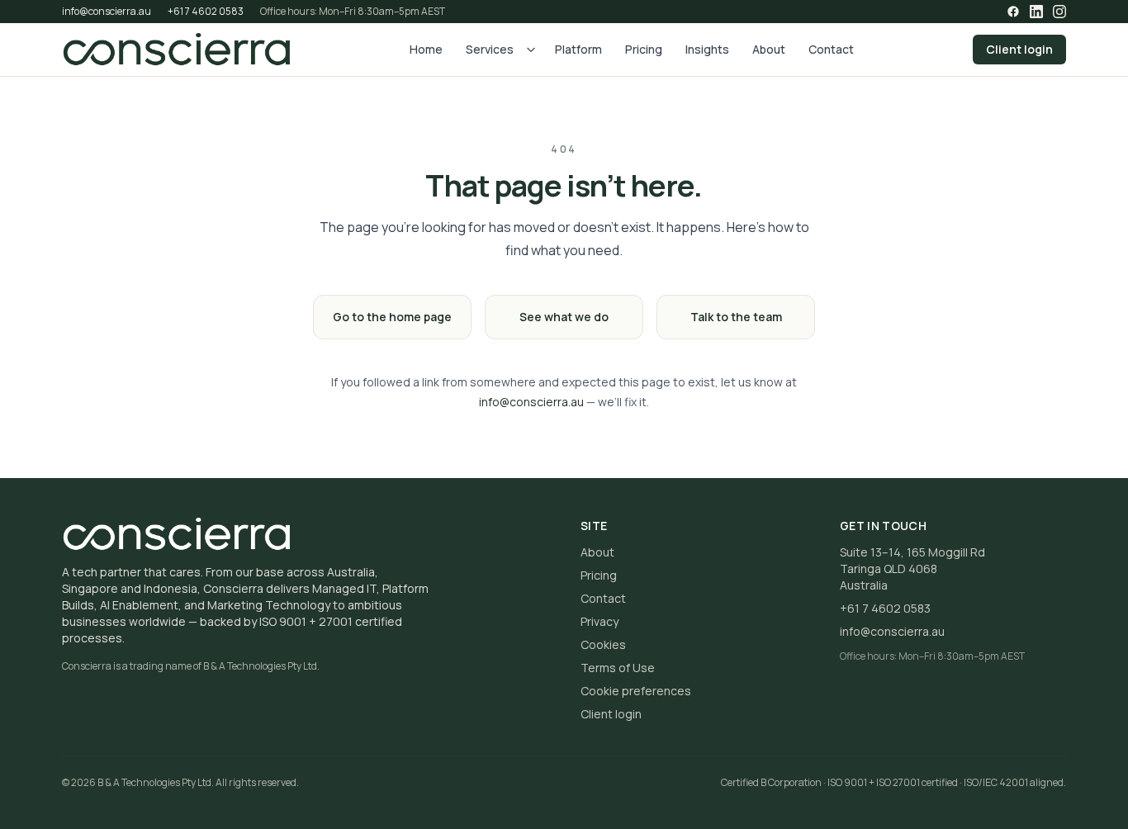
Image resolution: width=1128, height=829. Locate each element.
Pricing (643, 49)
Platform (578, 49)
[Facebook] (1013, 11)
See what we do (564, 316)
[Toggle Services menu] (531, 49)
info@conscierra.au (106, 11)
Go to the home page (392, 316)
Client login (1019, 49)
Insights (707, 49)
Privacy (600, 621)
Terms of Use (618, 667)
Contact (831, 49)
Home (426, 49)
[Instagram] (1059, 11)
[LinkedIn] (1036, 11)
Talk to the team (736, 316)
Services (490, 49)
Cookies (603, 644)
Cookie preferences (636, 691)
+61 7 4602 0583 (206, 11)
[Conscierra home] (176, 49)
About (768, 49)
